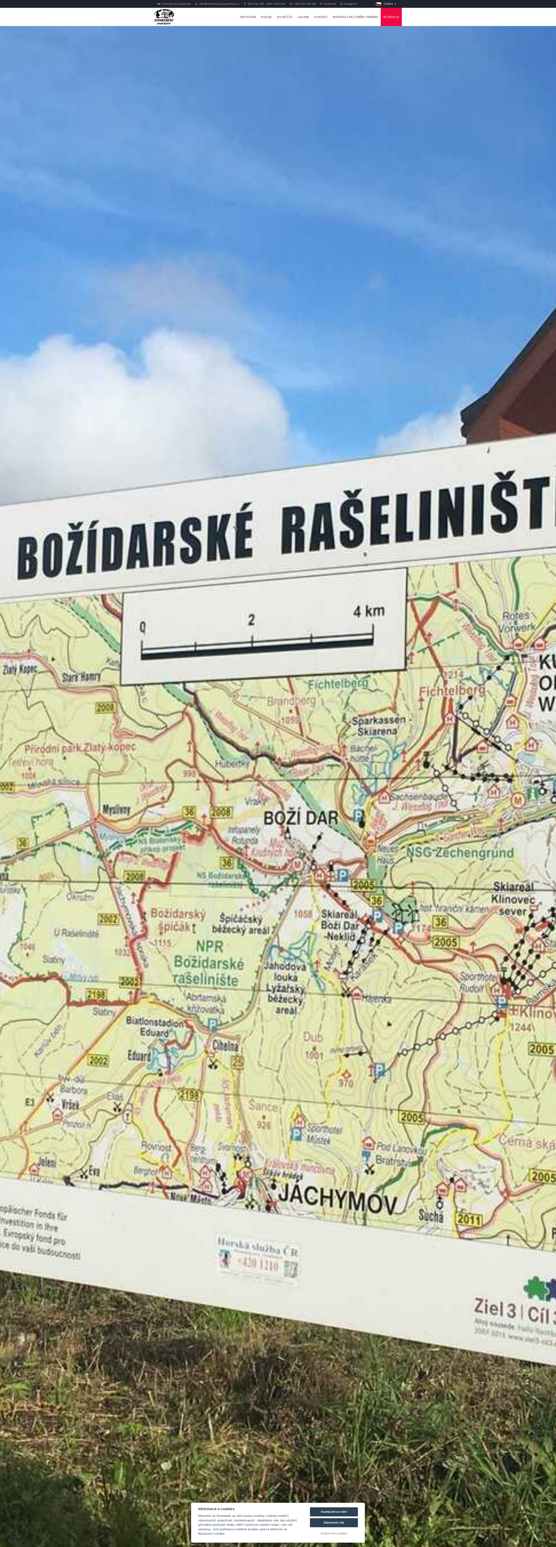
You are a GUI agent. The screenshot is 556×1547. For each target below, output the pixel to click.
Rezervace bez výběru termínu (355, 17)
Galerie (303, 17)
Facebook (329, 4)
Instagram (350, 4)
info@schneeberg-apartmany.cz (219, 4)
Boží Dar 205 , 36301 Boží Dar (266, 4)
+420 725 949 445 (304, 4)
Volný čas (285, 17)
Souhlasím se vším (334, 1511)
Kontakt (320, 17)
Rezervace (391, 17)
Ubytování (248, 17)
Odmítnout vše (334, 1522)
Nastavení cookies (334, 1533)
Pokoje (266, 17)
